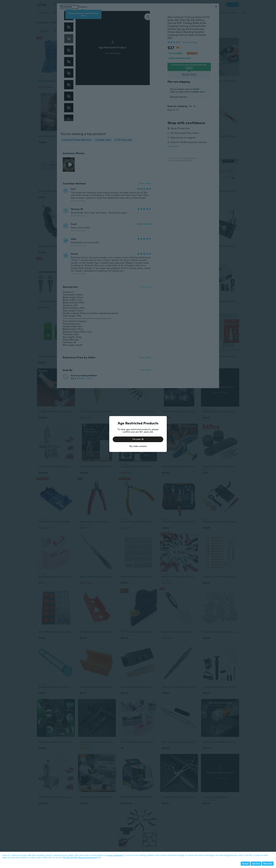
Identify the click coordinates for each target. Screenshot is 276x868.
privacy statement (115, 855)
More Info (267, 863)
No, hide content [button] (138, 446)
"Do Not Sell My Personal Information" (80, 857)
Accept (245, 863)
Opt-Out (256, 863)
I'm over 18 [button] (138, 439)
